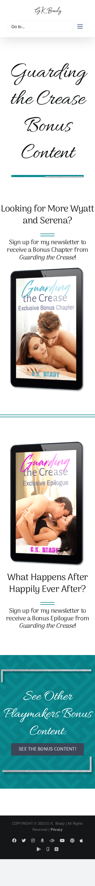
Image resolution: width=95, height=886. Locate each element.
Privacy (57, 830)
